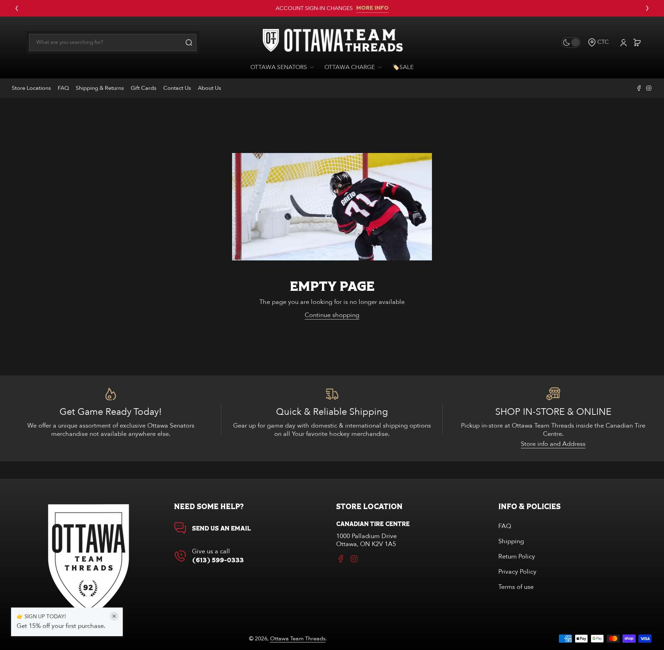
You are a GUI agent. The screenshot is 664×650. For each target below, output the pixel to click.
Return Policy (516, 556)
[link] (284, 67)
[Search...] (188, 42)
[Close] (114, 616)
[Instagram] (649, 88)
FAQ (63, 88)
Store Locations (31, 88)
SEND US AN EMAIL (221, 529)
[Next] (647, 8)
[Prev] (16, 8)
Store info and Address (553, 444)
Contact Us (177, 88)
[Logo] (332, 42)
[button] (598, 42)
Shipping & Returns (100, 88)
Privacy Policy (517, 571)
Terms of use (516, 587)
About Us (209, 88)
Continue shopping (332, 315)
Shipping (511, 541)
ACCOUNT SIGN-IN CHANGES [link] (314, 8)
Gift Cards (143, 88)
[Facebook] (639, 88)
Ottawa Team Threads (297, 638)
